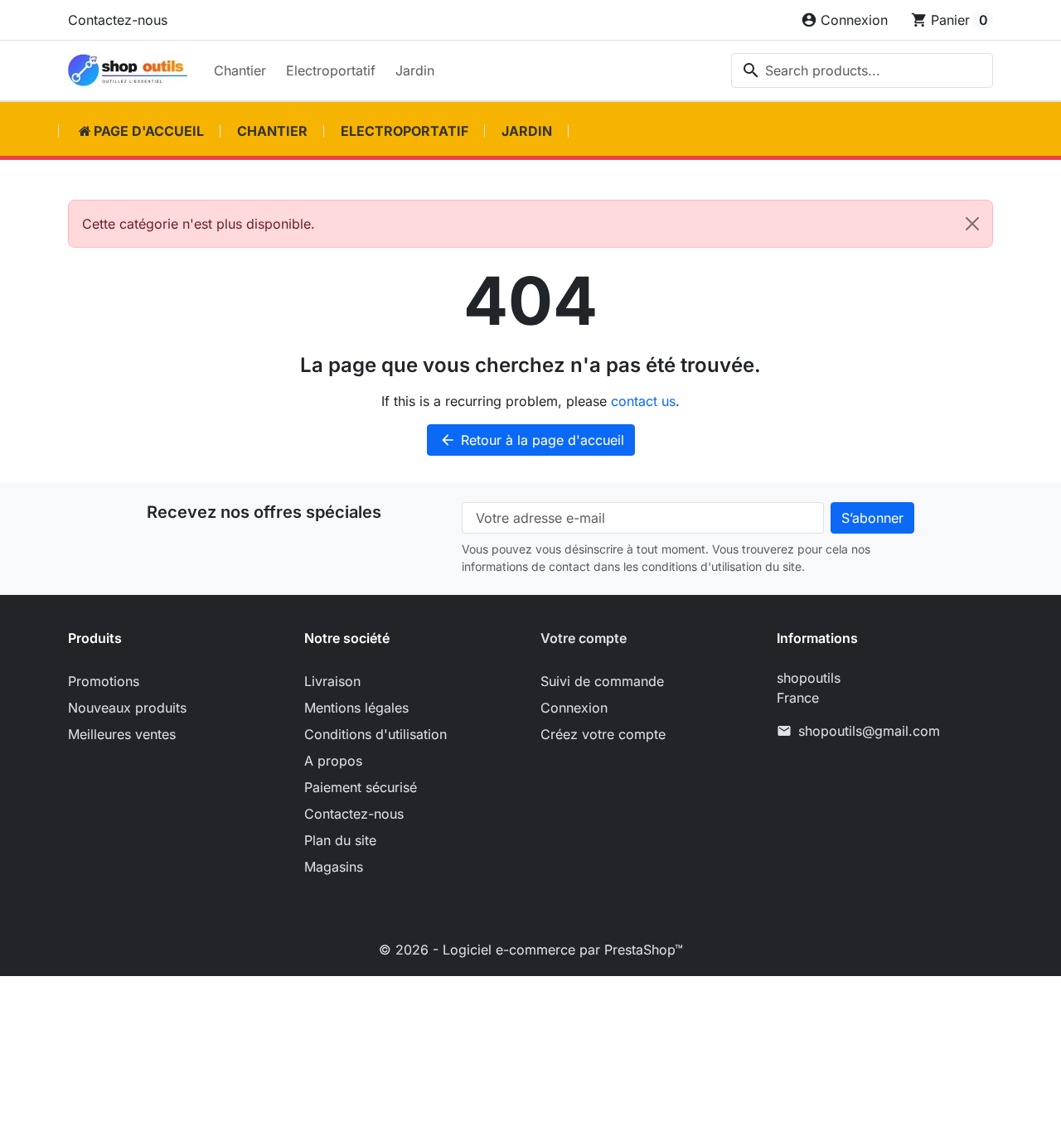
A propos (333, 760)
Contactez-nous (117, 20)
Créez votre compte (603, 734)
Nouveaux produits (127, 707)
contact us (643, 401)
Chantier (240, 70)
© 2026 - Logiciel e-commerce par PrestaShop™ (531, 949)
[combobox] (862, 70)
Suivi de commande (602, 681)
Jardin (414, 70)
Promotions (103, 681)
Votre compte (583, 638)
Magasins (333, 866)
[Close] (972, 224)
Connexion (574, 707)
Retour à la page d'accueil (531, 440)
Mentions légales (356, 707)
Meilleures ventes (122, 734)
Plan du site (340, 840)
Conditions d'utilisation (375, 734)
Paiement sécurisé (360, 787)
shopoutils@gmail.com (869, 731)
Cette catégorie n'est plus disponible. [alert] (198, 223)
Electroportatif (330, 70)
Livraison (332, 681)
